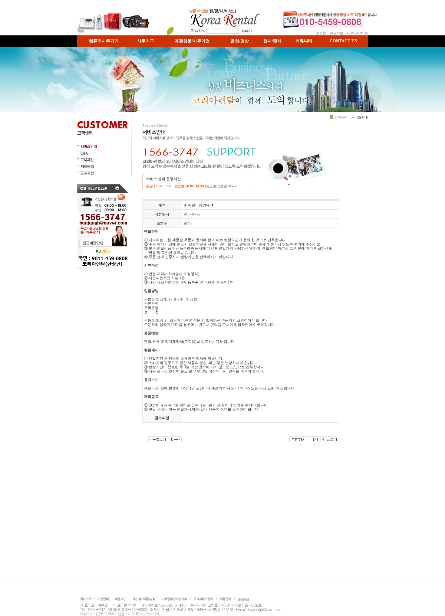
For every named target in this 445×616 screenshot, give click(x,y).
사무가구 (145, 41)
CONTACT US (357, 33)
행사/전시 (272, 41)
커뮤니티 (303, 41)
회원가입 (336, 33)
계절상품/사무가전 (192, 41)
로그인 (321, 33)
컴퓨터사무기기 (104, 41)
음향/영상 (240, 41)
